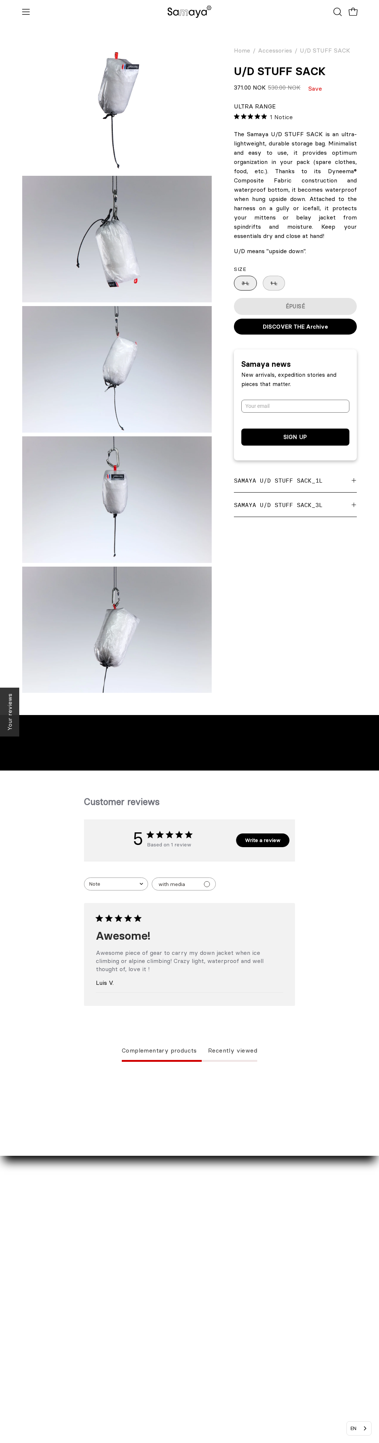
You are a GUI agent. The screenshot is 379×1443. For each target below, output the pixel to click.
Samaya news (266, 364)
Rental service (42, 1332)
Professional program (52, 1357)
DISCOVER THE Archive (295, 326)
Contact (33, 1320)
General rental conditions (173, 1403)
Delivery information (168, 1332)
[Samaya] (189, 12)
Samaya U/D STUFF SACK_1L (278, 480)
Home (242, 50)
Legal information (163, 1369)
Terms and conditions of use (178, 1415)
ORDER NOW (157, 1320)
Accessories (275, 50)
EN (353, 1428)
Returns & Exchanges (169, 1345)
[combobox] (116, 883)
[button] (337, 12)
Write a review (263, 840)
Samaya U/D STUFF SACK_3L (278, 505)
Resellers (35, 1345)
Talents (32, 1369)
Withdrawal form (162, 1357)
